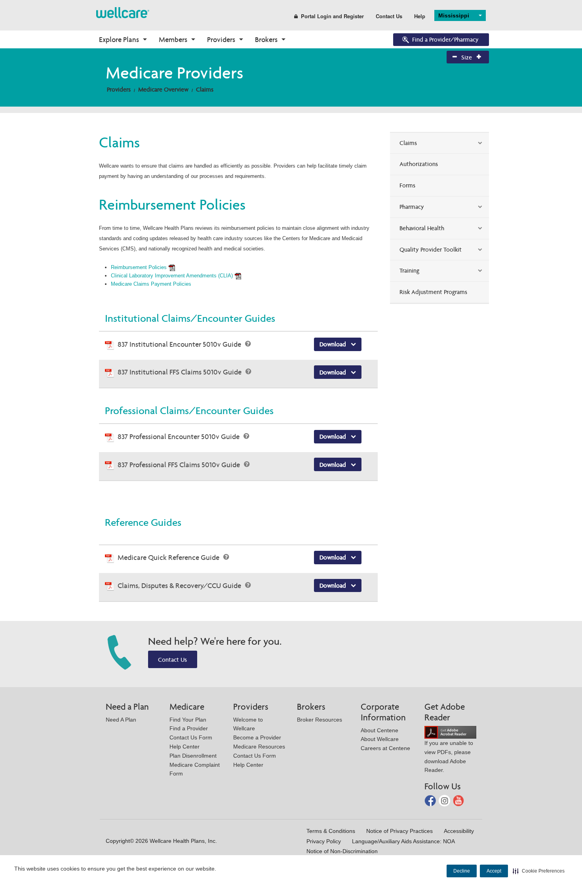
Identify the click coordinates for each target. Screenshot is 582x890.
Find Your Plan (187, 719)
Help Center (184, 746)
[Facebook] (430, 800)
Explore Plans (119, 39)
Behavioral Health (421, 228)
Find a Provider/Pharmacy (445, 39)
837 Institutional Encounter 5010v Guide (180, 344)
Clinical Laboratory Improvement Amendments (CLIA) (172, 276)
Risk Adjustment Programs (433, 292)
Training (409, 270)
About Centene (379, 730)
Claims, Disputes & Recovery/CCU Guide (180, 585)
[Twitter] (445, 800)
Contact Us (389, 16)
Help (419, 16)
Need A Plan (121, 719)
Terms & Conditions (330, 831)
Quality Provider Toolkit (430, 249)
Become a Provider (257, 737)
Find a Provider (188, 728)
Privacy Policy (323, 841)
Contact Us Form (190, 737)
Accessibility (459, 831)
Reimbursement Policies (139, 267)
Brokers (266, 39)
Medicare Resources (259, 746)
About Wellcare (380, 739)
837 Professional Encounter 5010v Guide (179, 436)
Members (173, 39)
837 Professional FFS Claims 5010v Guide (180, 464)
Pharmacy (411, 206)
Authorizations (418, 164)
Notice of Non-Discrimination (342, 851)
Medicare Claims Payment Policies (151, 284)
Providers (221, 39)
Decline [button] (461, 871)
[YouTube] (458, 800)
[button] (538, 871)
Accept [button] (494, 871)
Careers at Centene (385, 748)
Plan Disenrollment (193, 755)
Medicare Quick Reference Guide (169, 557)
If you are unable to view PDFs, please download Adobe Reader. (448, 756)
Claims (204, 89)
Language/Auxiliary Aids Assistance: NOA (403, 841)
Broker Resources (319, 719)
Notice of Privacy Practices (399, 831)
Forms (407, 185)
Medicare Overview (163, 89)
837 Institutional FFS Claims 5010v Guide (180, 371)
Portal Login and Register (332, 16)
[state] (122, 12)
